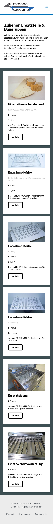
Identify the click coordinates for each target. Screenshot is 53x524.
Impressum (24, 514)
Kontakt (10, 514)
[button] (46, 7)
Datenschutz (41, 514)
